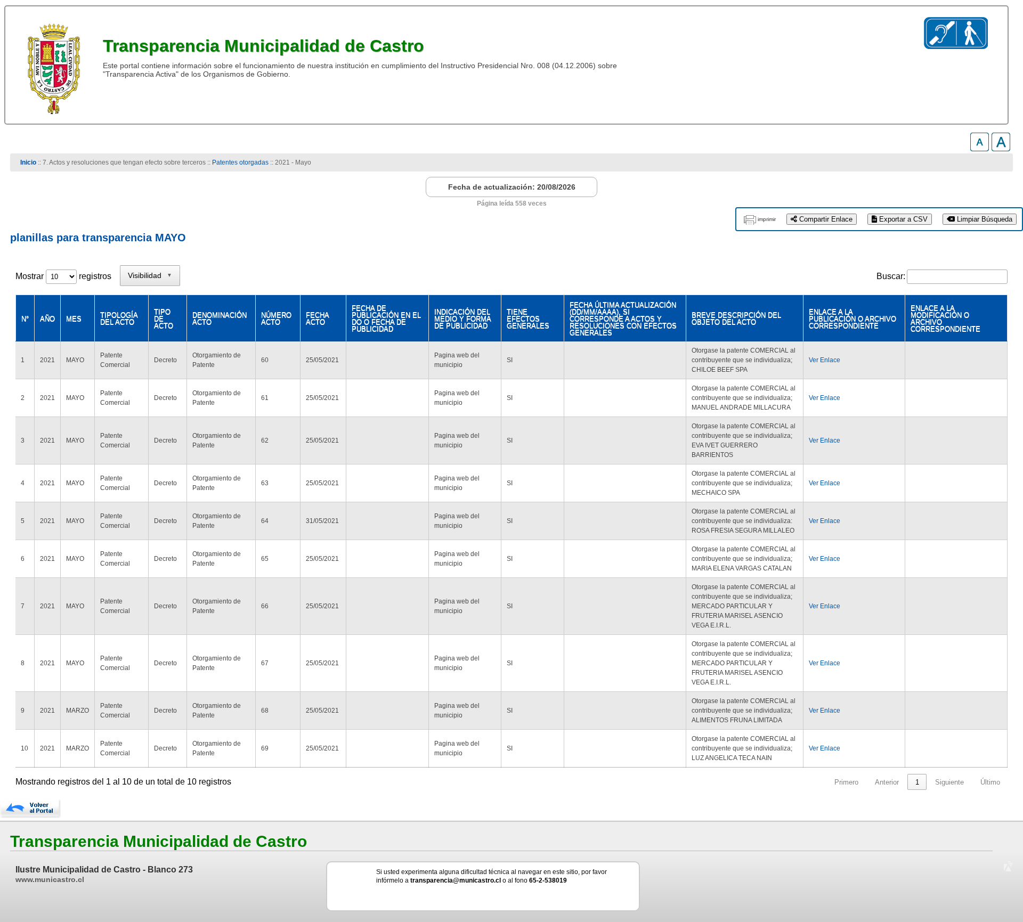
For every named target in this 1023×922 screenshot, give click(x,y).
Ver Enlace (824, 360)
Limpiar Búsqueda (983, 219)
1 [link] (917, 782)
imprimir (767, 219)
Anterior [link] (887, 782)
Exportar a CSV (902, 219)
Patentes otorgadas (240, 162)
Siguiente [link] (949, 782)
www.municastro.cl (49, 879)
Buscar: (890, 276)
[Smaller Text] (979, 148)
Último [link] (990, 782)
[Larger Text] (1001, 148)
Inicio (28, 162)
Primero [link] (846, 782)
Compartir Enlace (824, 219)
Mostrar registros (63, 276)
